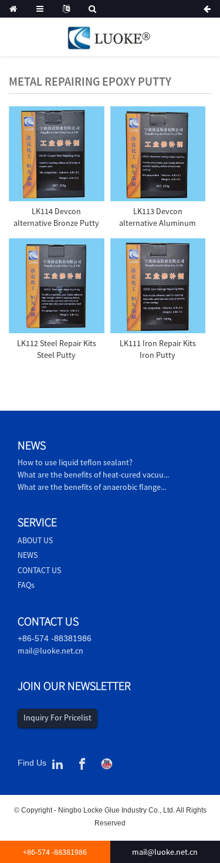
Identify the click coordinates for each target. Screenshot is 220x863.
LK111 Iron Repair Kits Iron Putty (158, 349)
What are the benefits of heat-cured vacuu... (93, 474)
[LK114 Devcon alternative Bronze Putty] (56, 154)
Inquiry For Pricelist (57, 717)
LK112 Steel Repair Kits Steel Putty (56, 349)
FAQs (26, 585)
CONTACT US (39, 570)
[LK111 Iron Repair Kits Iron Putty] (158, 286)
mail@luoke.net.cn (50, 650)
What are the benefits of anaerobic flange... (92, 487)
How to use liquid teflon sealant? (75, 462)
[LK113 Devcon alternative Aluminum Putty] (158, 154)
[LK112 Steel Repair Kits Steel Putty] (56, 286)
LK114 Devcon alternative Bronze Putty (56, 217)
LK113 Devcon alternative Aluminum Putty (157, 222)
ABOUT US (35, 540)
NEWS (28, 555)
